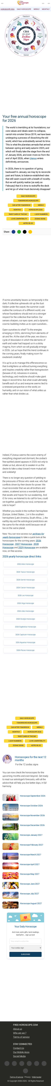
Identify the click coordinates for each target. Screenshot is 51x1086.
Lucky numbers (41, 214)
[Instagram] (14, 1063)
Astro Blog (28, 223)
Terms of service (21, 1037)
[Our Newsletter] (43, 3)
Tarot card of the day (18, 214)
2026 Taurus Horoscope (25, 572)
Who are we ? (19, 1033)
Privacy (28, 1077)
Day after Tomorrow (21, 205)
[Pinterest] (36, 1063)
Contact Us (18, 1048)
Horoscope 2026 (7, 9)
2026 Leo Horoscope (25, 595)
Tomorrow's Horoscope (28, 200)
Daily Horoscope (24, 9)
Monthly (46, 9)
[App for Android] (25, 1070)
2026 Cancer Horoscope (25, 587)
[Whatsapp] (19, 232)
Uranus (33, 158)
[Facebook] (13, 232)
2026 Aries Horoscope (25, 564)
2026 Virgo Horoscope (25, 603)
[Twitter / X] (25, 232)
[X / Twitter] (29, 1063)
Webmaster (36, 1077)
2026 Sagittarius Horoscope (25, 626)
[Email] (30, 232)
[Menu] (2, 3)
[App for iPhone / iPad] (44, 1063)
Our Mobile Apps (21, 1052)
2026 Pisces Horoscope (25, 650)
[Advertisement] (25, 86)
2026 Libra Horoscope (25, 611)
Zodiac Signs (40, 218)
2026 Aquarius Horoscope (25, 642)
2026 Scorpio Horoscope (25, 619)
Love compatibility (19, 218)
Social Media (19, 1056)
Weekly (36, 9)
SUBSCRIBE (25, 954)
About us (17, 1029)
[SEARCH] (49, 3)
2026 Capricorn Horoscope (25, 634)
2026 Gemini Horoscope (25, 579)
